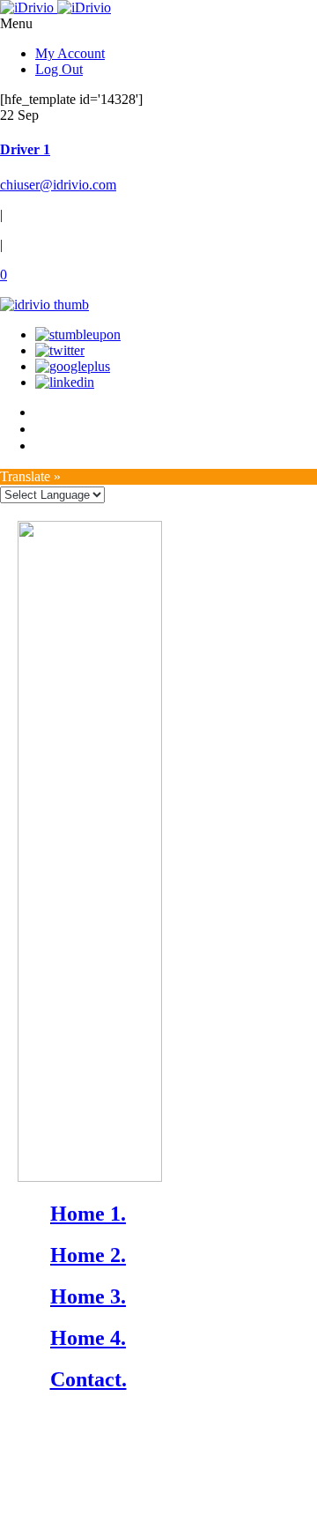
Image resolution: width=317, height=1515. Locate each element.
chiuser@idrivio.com (58, 184)
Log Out (59, 69)
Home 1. (88, 1213)
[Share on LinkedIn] (64, 382)
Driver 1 (25, 149)
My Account (70, 53)
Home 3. (88, 1296)
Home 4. (88, 1337)
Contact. (88, 1379)
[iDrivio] (55, 7)
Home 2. (88, 1255)
